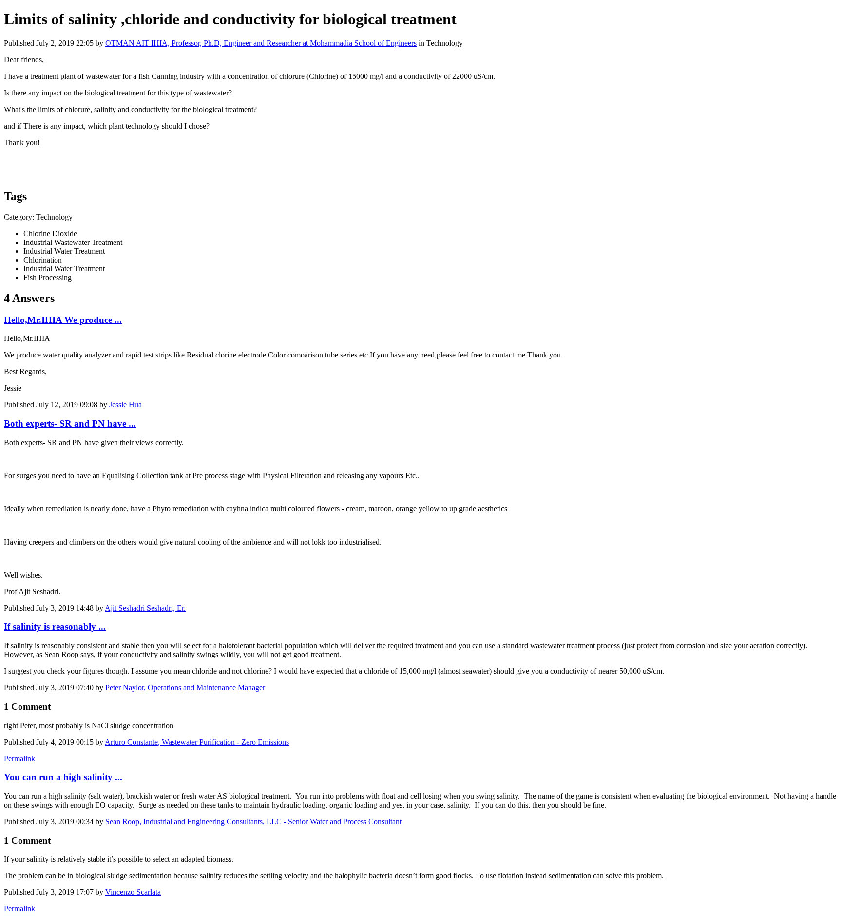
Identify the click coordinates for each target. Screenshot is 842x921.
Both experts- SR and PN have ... (70, 423)
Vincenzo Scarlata (133, 892)
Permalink (19, 758)
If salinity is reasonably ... (55, 626)
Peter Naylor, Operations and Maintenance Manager (185, 687)
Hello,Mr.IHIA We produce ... (63, 320)
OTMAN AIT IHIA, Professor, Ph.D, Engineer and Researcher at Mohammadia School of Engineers (261, 43)
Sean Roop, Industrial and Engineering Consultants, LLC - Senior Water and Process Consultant (253, 821)
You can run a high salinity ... (63, 777)
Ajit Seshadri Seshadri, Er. (145, 608)
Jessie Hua (125, 404)
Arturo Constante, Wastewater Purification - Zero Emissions (197, 742)
